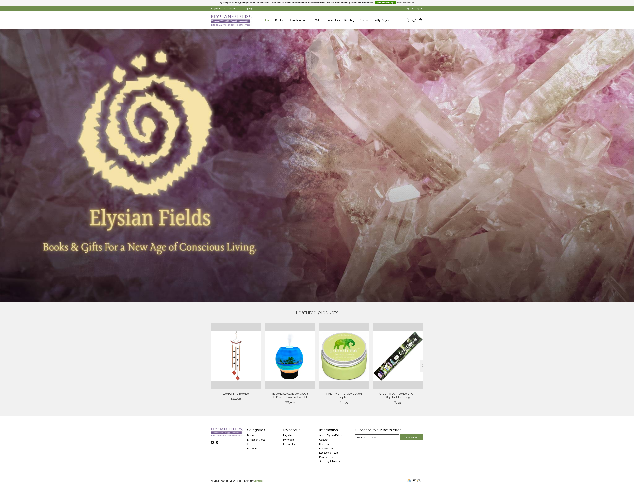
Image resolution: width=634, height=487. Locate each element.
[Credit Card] (409, 480)
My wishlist (289, 444)
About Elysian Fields (330, 435)
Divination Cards (256, 439)
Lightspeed (259, 481)
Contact (323, 439)
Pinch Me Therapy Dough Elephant (344, 395)
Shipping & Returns (329, 461)
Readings (350, 20)
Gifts (249, 444)
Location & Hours (328, 452)
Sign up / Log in (414, 8)
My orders (288, 439)
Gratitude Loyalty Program (375, 20)
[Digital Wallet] (417, 480)
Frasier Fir (252, 448)
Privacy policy (327, 457)
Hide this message (385, 3)
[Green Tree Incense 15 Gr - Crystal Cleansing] (398, 356)
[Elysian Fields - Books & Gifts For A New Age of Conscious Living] (231, 20)
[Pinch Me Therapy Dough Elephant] (344, 356)
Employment (326, 448)
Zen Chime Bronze (236, 393)
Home (267, 20)
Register (287, 435)
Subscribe (411, 437)
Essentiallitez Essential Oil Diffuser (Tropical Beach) (290, 395)
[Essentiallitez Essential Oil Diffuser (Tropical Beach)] (290, 356)
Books (250, 435)
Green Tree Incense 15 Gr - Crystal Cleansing (397, 395)
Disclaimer (325, 444)
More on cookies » (405, 3)
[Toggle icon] (407, 20)
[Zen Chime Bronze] (236, 356)
